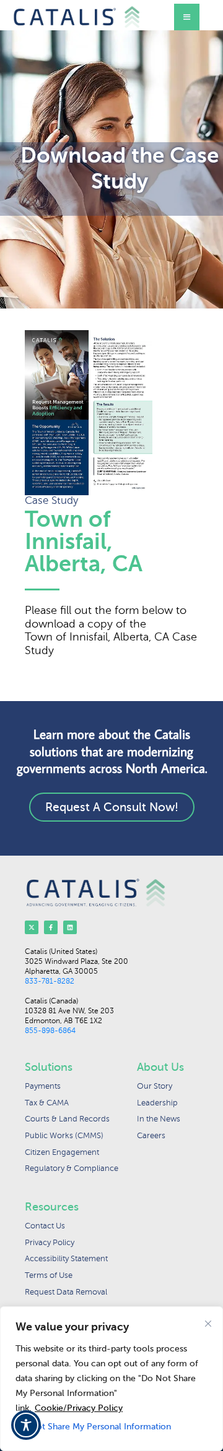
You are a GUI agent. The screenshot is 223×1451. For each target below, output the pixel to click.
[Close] (208, 1323)
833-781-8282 (49, 981)
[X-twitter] (31, 927)
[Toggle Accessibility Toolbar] (26, 1425)
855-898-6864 (50, 1030)
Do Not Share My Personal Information (93, 1426)
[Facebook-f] (51, 927)
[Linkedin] (70, 927)
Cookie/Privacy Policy (79, 1408)
